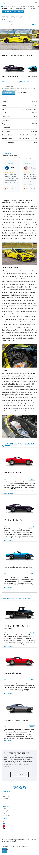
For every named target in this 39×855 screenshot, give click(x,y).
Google (14, 189)
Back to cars (4, 6)
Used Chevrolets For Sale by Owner (16, 599)
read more (9, 185)
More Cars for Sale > (7, 21)
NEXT (34, 25)
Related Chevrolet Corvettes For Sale (17, 55)
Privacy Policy (6, 849)
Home (9, 6)
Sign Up (20, 774)
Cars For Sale (17, 6)
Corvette (32, 6)
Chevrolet (25, 6)
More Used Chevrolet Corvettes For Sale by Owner (18, 445)
